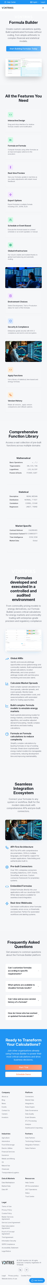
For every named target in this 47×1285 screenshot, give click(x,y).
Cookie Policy (7, 1213)
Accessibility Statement (10, 1248)
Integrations (29, 1103)
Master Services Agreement (7, 1218)
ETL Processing (31, 1121)
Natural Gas (6, 1166)
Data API (5, 1189)
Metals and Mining (8, 1159)
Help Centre (29, 1182)
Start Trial (23, 1067)
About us (5, 1096)
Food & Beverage (8, 1145)
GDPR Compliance (8, 1244)
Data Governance (31, 1110)
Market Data (29, 1100)
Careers (5, 1114)
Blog (3, 1100)
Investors (5, 1117)
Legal (4, 1276)
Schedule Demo (23, 1074)
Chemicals (5, 1169)
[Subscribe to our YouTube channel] (26, 1270)
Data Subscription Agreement (8, 1227)
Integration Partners (32, 1145)
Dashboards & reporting (34, 1128)
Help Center (11, 2)
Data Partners (30, 1138)
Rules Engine (30, 1107)
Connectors (29, 1096)
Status (27, 1193)
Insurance (5, 1155)
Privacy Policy (7, 1210)
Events (4, 1107)
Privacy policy (13, 1276)
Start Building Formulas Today (23, 49)
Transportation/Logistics (10, 1172)
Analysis (28, 1124)
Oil (3, 1162)
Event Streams (30, 1117)
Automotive (6, 1141)
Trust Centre (29, 1196)
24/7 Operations (31, 1189)
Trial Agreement (7, 1237)
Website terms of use (9, 1279)
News (4, 1103)
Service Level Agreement (11, 1222)
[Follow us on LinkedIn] (20, 1270)
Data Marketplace (8, 1182)
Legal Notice (6, 1251)
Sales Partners (30, 1148)
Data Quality (29, 1114)
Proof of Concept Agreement (8, 1233)
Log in (43, 2)
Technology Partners (32, 1141)
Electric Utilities (7, 1148)
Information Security (9, 1241)
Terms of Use (6, 1206)
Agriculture (6, 1138)
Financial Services (8, 1152)
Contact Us (6, 1110)
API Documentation (32, 1186)
